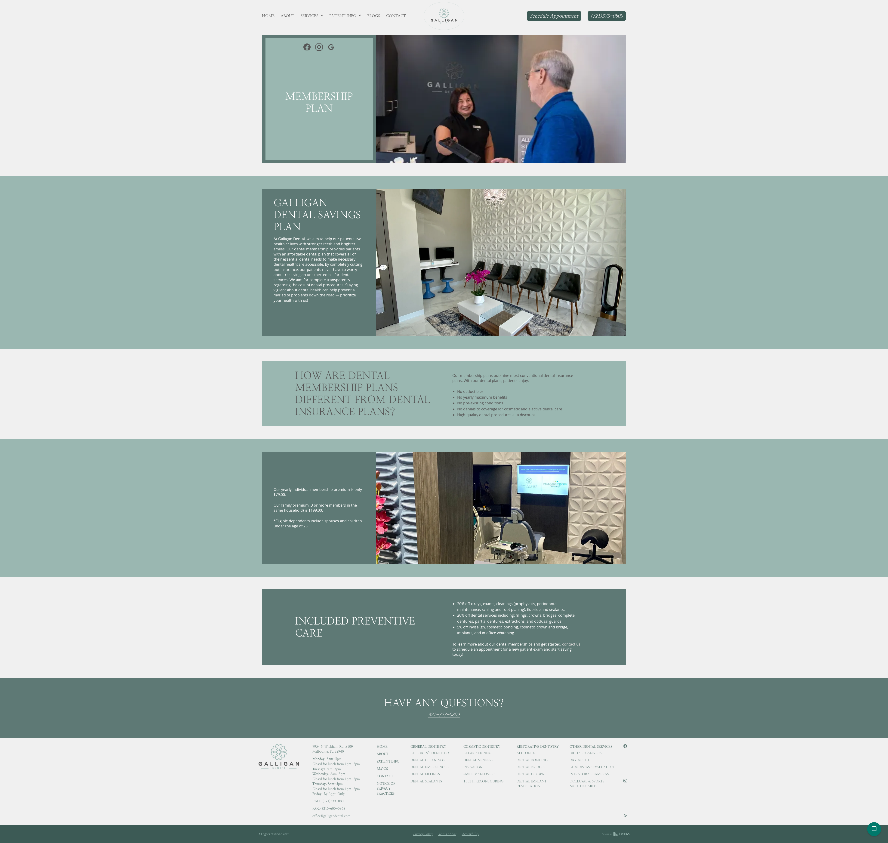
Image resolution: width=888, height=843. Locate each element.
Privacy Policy (423, 834)
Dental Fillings (425, 774)
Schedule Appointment (554, 16)
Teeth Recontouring (483, 781)
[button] (312, 16)
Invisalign (473, 767)
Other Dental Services (591, 747)
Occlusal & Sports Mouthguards (587, 783)
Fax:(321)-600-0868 (328, 808)
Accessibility (470, 834)
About (382, 754)
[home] (444, 16)
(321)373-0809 (607, 16)
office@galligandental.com (331, 816)
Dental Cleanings (427, 760)
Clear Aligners (477, 753)
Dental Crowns (531, 774)
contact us (571, 644)
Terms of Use (447, 834)
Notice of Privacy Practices (386, 788)
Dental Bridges (531, 767)
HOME (382, 747)
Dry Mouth (580, 760)
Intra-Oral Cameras (589, 774)
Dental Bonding (532, 760)
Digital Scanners (585, 753)
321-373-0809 (443, 714)
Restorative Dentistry (538, 747)
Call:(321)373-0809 (328, 801)
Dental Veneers (478, 760)
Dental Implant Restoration (531, 783)
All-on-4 (526, 753)
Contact (385, 776)
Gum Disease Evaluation (592, 767)
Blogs (382, 769)
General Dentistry (428, 747)
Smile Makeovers (479, 774)
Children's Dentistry (430, 753)
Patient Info (388, 761)
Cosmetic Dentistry (481, 747)
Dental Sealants (426, 781)
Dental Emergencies (429, 767)
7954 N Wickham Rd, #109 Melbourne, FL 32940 (332, 749)
